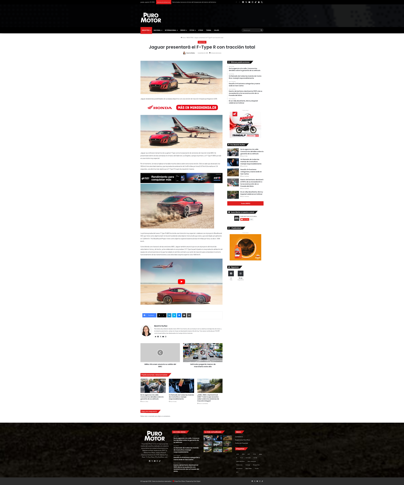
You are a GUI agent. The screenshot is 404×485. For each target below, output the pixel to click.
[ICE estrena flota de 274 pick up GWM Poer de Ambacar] (217, 443)
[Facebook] (158, 336)
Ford (241, 457)
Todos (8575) (245, 203)
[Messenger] (179, 315)
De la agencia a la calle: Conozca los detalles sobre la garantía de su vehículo (151, 397)
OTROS (200, 30)
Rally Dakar (249, 468)
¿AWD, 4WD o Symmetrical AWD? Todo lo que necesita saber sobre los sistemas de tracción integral (208, 398)
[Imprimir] (189, 315)
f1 (236, 457)
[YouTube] (163, 336)
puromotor (239, 468)
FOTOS (192, 30)
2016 (243, 454)
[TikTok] (159, 461)
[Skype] (174, 315)
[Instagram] (165, 336)
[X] (160, 336)
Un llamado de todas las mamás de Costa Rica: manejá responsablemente (181, 397)
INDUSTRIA (146, 30)
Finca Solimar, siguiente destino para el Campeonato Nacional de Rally (193, 2)
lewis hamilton (240, 461)
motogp (247, 465)
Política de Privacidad (241, 443)
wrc (237, 472)
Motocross (239, 465)
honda (255, 457)
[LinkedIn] (169, 315)
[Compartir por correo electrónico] (184, 315)
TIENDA (208, 30)
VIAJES (216, 30)
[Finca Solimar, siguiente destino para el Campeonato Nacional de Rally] (227, 449)
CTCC (254, 454)
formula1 (248, 457)
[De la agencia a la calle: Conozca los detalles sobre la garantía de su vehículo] (153, 386)
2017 (248, 454)
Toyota (256, 468)
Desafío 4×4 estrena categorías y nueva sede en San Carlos (251, 171)
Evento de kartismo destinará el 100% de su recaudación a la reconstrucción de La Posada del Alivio (251, 183)
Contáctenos (239, 436)
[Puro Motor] (150, 17)
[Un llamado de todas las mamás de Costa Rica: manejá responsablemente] (181, 386)
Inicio (184, 37)
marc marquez (252, 461)
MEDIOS (182, 30)
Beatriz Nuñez (190, 53)
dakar (260, 454)
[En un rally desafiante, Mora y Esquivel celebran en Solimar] (233, 195)
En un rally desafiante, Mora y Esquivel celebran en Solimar (251, 193)
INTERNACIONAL (170, 30)
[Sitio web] (155, 336)
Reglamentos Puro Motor (242, 440)
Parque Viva (256, 465)
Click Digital (196, 481)
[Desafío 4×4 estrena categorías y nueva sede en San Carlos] (233, 172)
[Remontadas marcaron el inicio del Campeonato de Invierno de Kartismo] (217, 449)
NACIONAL (157, 30)
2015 (237, 454)
